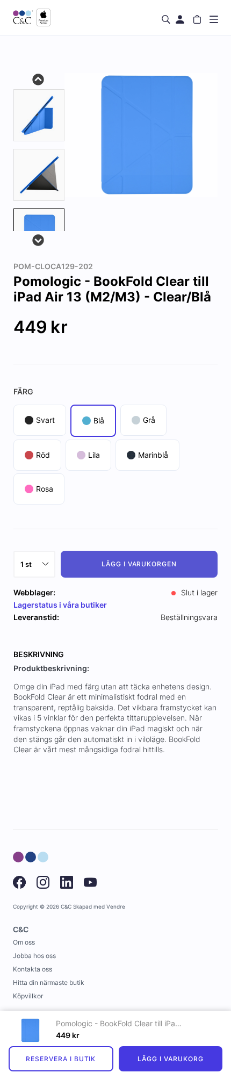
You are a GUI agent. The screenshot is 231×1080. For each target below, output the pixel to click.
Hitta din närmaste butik (48, 982)
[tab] (38, 115)
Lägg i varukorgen (139, 564)
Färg (23, 391)
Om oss (24, 942)
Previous (38, 78)
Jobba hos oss (34, 956)
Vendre (115, 907)
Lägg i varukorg (170, 1059)
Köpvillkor (28, 996)
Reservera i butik (61, 1059)
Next (38, 239)
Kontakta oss (32, 969)
